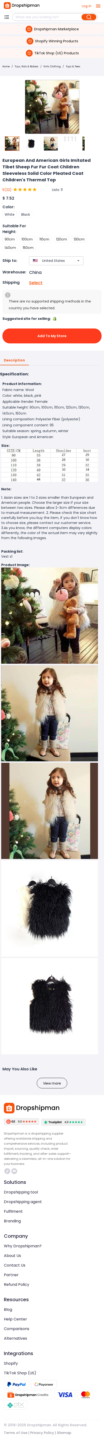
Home (6, 66)
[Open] (78, 260)
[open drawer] (98, 6)
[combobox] (49, 261)
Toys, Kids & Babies (26, 66)
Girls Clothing (52, 66)
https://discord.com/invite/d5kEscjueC (14, 1171)
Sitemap (64, 1432)
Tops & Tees (73, 66)
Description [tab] (14, 360)
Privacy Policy (42, 1432)
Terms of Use (15, 1432)
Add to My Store (52, 336)
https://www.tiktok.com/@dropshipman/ (7, 1171)
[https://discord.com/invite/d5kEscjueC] (14, 1171)
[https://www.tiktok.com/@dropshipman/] (7, 1171)
